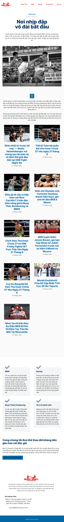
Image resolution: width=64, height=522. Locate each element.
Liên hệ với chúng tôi (12, 457)
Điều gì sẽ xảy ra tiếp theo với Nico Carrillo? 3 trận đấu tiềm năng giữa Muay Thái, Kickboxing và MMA (17, 201)
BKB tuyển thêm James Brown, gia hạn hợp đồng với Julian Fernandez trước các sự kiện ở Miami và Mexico (47, 244)
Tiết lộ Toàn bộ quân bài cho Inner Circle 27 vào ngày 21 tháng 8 (47, 150)
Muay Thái (24, 4)
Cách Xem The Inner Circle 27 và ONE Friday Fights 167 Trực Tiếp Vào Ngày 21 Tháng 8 (16, 246)
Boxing (40, 4)
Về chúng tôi (49, 4)
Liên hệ (59, 4)
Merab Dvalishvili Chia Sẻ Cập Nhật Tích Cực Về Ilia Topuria (47, 283)
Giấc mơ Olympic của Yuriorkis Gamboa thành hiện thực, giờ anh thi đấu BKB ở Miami (47, 197)
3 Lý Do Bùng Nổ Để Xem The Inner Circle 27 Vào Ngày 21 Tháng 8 (17, 288)
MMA (32, 4)
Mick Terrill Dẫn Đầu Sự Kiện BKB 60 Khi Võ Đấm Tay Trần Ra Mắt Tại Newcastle (16, 327)
